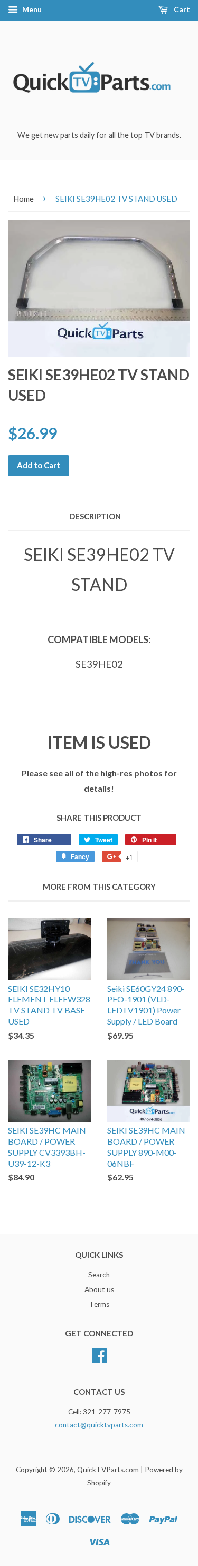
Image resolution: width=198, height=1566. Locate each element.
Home (23, 198)
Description (95, 516)
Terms (99, 1304)
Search (99, 1274)
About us (99, 1289)
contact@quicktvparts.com (99, 1425)
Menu (31, 9)
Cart (181, 9)
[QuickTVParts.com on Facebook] (99, 1354)
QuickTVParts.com (108, 1469)
